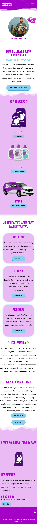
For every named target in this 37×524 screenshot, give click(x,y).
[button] (32, 4)
